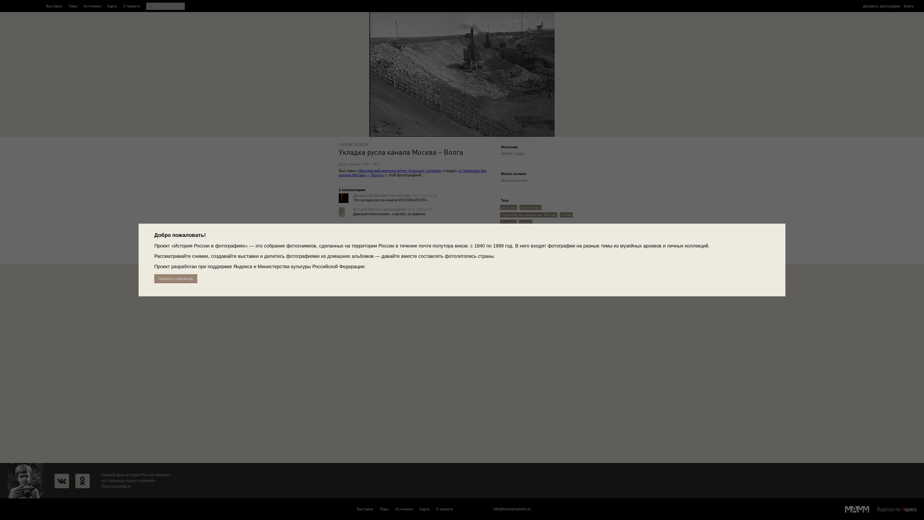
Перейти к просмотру (176, 278)
